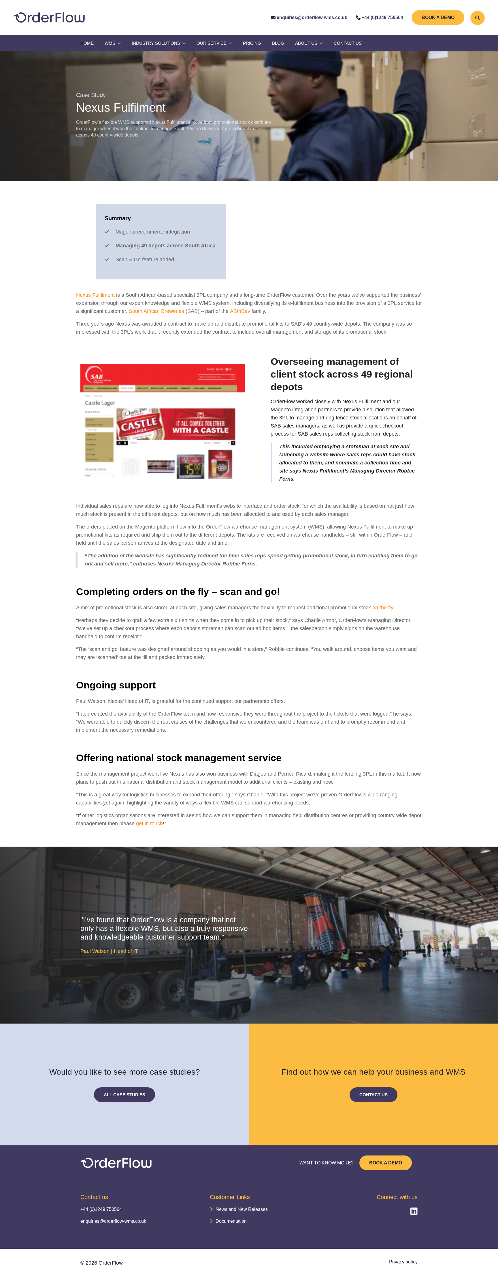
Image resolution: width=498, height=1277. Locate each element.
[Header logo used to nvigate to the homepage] (49, 17)
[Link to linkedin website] (412, 1211)
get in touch (149, 823)
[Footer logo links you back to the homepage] (116, 1162)
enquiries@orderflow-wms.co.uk (311, 17)
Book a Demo (438, 17)
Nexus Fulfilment (95, 295)
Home (87, 43)
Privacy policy (403, 1261)
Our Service (212, 43)
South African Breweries (156, 311)
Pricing (252, 43)
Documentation (231, 1221)
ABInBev (240, 311)
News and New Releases (242, 1209)
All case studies (124, 1094)
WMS (110, 43)
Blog (278, 43)
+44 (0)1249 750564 (382, 17)
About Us (306, 43)
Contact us (373, 1094)
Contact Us (348, 43)
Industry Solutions (156, 43)
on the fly (382, 608)
